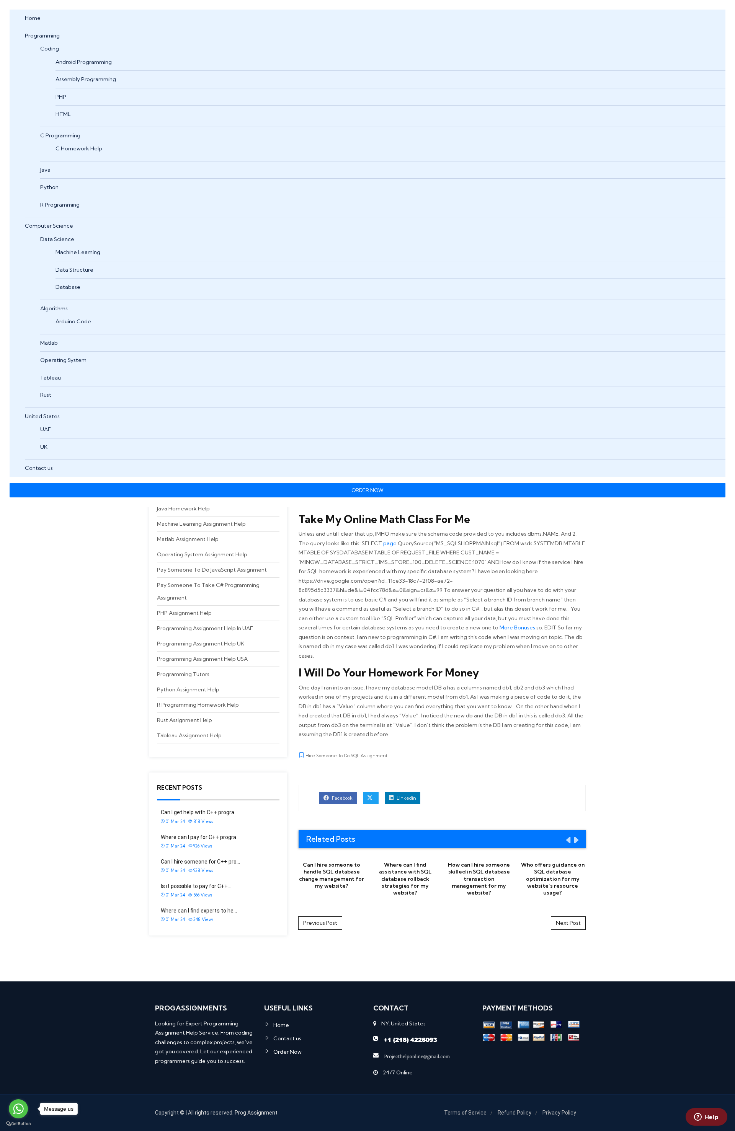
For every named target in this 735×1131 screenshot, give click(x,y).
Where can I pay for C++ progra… (200, 837)
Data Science (57, 239)
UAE (45, 429)
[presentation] (567, 840)
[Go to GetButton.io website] (18, 1123)
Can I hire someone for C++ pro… (200, 862)
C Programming (60, 135)
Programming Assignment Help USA (202, 658)
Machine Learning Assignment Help (201, 523)
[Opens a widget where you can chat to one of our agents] (706, 1117)
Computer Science (49, 225)
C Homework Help (79, 148)
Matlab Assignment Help (188, 539)
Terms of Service (465, 1113)
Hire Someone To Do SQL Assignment (346, 755)
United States (42, 416)
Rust (45, 394)
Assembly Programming (86, 79)
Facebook (342, 798)
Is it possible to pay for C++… (196, 886)
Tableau (50, 377)
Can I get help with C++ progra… (199, 812)
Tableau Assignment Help (189, 735)
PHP (61, 96)
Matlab (49, 342)
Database (68, 287)
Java (45, 169)
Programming (42, 35)
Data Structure (74, 269)
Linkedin (405, 798)
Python (49, 187)
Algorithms (54, 308)
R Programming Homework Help (198, 704)
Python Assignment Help (188, 689)
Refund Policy (514, 1113)
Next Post (568, 922)
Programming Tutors (183, 674)
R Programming (60, 204)
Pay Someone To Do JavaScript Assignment (212, 569)
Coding (49, 48)
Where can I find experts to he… (199, 911)
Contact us (39, 467)
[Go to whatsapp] (18, 1108)
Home (33, 18)
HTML (63, 114)
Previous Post (320, 922)
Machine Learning (78, 252)
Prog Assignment (256, 1113)
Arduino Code (73, 321)
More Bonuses (517, 627)
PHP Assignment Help (184, 613)
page (390, 543)
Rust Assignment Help (184, 720)
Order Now (287, 1051)
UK (43, 446)
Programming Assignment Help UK (200, 643)
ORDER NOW (367, 490)
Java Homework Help (183, 508)
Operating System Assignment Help (202, 554)
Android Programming (84, 62)
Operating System (63, 360)
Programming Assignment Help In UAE (205, 628)
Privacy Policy (559, 1113)
